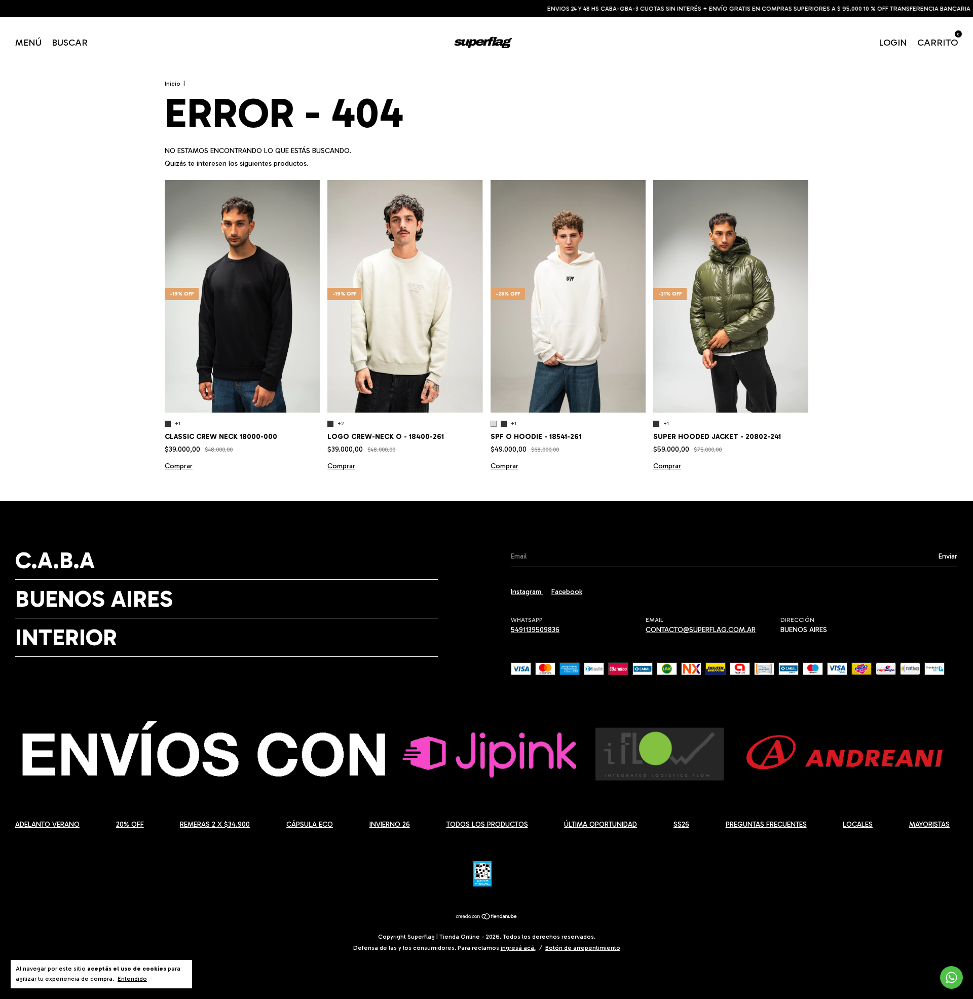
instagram (527, 591)
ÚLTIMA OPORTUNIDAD (600, 824)
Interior (66, 637)
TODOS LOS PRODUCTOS (487, 824)
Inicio (172, 83)
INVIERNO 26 (389, 824)
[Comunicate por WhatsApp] (951, 977)
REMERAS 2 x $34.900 (215, 824)
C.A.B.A (55, 560)
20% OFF (130, 824)
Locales (858, 824)
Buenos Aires (94, 599)
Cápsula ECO (309, 824)
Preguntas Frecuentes (766, 824)
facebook (566, 591)
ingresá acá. (518, 947)
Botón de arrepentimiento (582, 947)
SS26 (681, 824)
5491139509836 (535, 629)
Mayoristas (929, 824)
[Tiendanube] (486, 917)
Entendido (132, 978)
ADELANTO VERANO (47, 824)
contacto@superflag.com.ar (701, 629)
